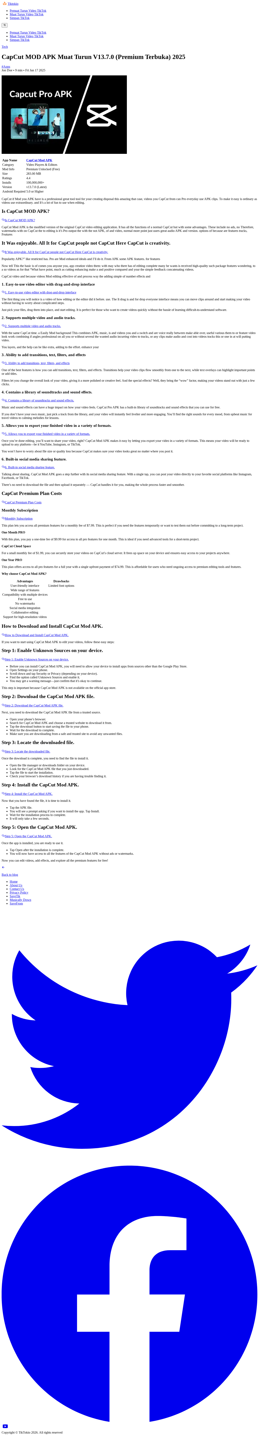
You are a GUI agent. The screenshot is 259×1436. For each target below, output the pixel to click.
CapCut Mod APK (39, 160)
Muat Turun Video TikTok (27, 14)
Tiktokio (13, 3)
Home (14, 881)
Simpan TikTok (20, 18)
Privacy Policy (19, 892)
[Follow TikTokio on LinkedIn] (5, 1429)
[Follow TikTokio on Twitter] (129, 1163)
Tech (5, 46)
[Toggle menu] (4, 25)
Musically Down (20, 900)
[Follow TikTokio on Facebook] (129, 1420)
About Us (16, 885)
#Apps (6, 66)
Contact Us (17, 889)
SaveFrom (16, 903)
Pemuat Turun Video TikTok (28, 10)
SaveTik (15, 896)
